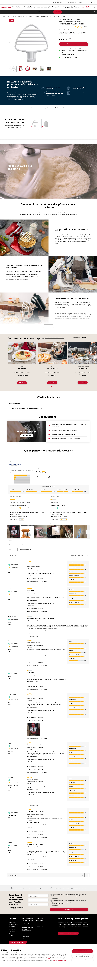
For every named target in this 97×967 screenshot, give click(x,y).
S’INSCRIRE (70, 909)
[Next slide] (53, 69)
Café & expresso (29, 7)
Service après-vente (57, 2)
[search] (94, 7)
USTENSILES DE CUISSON (55, 7)
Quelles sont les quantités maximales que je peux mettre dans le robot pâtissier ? (69, 425)
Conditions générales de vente (27, 924)
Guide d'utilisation (34, 408)
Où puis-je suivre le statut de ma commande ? (64, 434)
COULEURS (67, 7)
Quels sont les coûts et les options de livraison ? (64, 430)
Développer (48, 326)
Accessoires (21, 16)
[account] (91, 2)
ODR (23, 938)
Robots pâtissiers (18, 7)
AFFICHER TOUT (27, 435)
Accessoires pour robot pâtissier (9, 16)
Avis (70, 108)
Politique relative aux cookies (55, 959)
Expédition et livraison (27, 927)
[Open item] (32, 127)
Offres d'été (87, 7)
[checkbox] (51, 895)
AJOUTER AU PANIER (74, 44)
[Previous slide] (9, 69)
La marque (38, 924)
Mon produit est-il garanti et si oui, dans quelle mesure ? (66, 438)
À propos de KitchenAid (70, 2)
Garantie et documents (12, 930)
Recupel (11, 935)
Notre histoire (39, 926)
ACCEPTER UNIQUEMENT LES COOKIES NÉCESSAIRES (82, 955)
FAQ (10, 933)
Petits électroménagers (42, 7)
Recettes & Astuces (77, 7)
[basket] (94, 2)
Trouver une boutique (17, 942)
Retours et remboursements (26, 930)
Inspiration (46, 108)
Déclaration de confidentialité (59, 960)
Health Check (12, 922)
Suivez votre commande (12, 927)
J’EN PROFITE (57, 12)
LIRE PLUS (22, 382)
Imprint (23, 933)
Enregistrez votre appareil (68, 933)
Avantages (38, 108)
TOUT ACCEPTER (82, 951)
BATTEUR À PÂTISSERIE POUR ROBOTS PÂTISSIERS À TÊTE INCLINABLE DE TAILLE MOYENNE (71, 22)
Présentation (30, 108)
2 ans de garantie (65, 29)
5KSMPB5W (62, 27)
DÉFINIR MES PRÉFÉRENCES (82, 960)
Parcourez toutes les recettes (54, 338)
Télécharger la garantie (18, 408)
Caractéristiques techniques (59, 108)
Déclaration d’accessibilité (25, 935)
